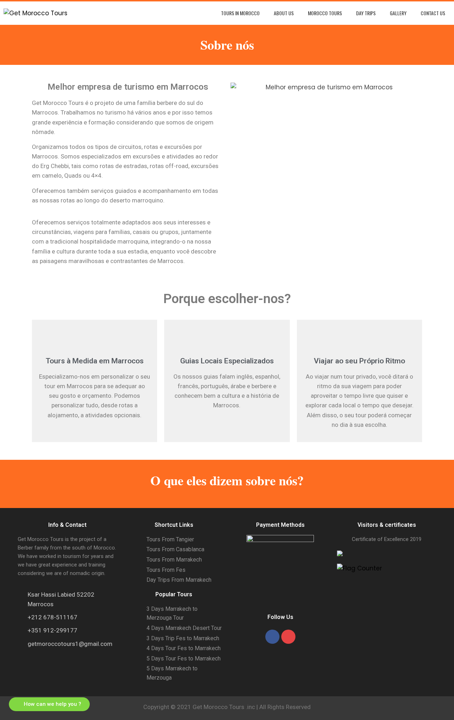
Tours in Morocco (240, 13)
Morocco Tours (325, 13)
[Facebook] (272, 637)
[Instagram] (288, 637)
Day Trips (366, 13)
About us (284, 13)
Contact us (433, 13)
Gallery (398, 13)
